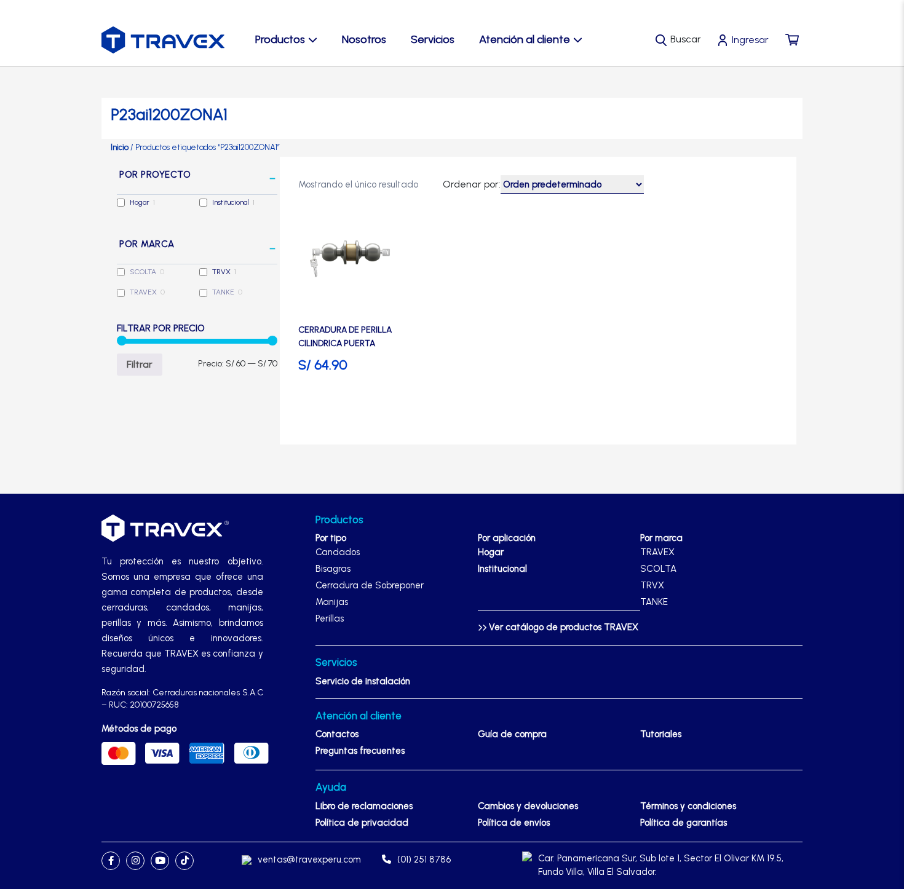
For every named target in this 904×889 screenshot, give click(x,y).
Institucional (230, 202)
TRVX (221, 271)
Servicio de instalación (362, 681)
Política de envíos (514, 822)
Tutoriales (660, 734)
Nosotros (364, 39)
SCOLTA (143, 271)
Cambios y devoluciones (528, 806)
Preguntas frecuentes (360, 750)
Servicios (432, 39)
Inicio (120, 147)
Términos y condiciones (688, 806)
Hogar (139, 202)
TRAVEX (143, 292)
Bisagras (333, 568)
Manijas (331, 601)
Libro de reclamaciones (364, 806)
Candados (337, 552)
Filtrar (140, 364)
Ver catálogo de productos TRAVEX (562, 627)
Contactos (337, 734)
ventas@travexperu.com (309, 859)
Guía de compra (512, 734)
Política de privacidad (361, 822)
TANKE (223, 292)
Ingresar (750, 39)
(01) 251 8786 (424, 859)
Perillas (329, 618)
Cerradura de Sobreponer (369, 585)
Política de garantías (683, 822)
